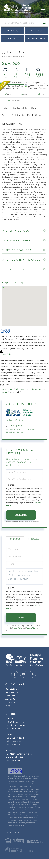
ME (17, 389)
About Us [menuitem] (10, 699)
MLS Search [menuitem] (11, 692)
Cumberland (25, 389)
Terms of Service (32, 628)
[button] (44, 22)
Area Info (12, 38)
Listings (10, 389)
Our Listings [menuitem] (12, 689)
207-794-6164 (15, 425)
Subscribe (21, 515)
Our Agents (21, 432)
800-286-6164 (12, 744)
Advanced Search (36, 38)
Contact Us (10, 432)
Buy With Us (12, 31)
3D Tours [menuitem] (10, 702)
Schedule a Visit (33, 540)
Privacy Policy (6, 354)
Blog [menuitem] (7, 706)
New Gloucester (38, 389)
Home (2, 389)
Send (21, 617)
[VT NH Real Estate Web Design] (24, 849)
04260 (4, 392)
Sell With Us (36, 31)
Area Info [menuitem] (10, 696)
